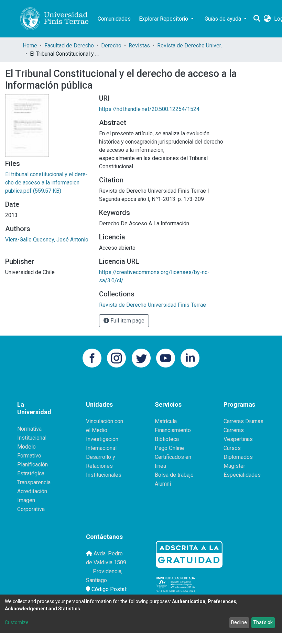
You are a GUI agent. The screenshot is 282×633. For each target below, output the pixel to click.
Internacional (101, 448)
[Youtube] (165, 357)
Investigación (102, 439)
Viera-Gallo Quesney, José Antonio (46, 239)
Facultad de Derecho (69, 45)
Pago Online (169, 448)
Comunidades (114, 18)
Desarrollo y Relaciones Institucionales (103, 466)
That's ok (263, 622)
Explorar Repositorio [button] (164, 18)
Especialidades (242, 475)
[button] (267, 19)
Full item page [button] (126, 320)
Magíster (234, 466)
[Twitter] (141, 357)
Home (30, 45)
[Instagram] (116, 357)
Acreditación (32, 491)
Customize (17, 622)
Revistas (139, 45)
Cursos (232, 448)
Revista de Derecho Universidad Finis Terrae (191, 45)
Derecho (111, 45)
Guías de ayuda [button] (223, 18)
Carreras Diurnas (243, 421)
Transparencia (34, 482)
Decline (239, 622)
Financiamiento (173, 430)
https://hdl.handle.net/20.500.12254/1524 (149, 109)
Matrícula (166, 421)
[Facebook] (92, 357)
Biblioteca (167, 439)
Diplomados (238, 457)
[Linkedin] (190, 357)
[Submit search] (256, 18)
